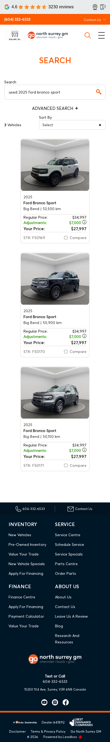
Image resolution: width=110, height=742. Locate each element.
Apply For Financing (26, 573)
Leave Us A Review (71, 616)
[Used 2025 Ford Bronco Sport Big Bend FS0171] (55, 393)
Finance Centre (22, 597)
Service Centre (67, 534)
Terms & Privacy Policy (48, 731)
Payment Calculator (26, 616)
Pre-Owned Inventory (27, 544)
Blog (59, 626)
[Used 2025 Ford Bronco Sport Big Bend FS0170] (55, 279)
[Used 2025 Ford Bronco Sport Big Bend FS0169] (55, 165)
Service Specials (69, 554)
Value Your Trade (24, 554)
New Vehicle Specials (27, 563)
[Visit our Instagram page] (53, 702)
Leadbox (70, 737)
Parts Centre (66, 563)
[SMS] (103, 7)
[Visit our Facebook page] (63, 702)
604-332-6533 (55, 681)
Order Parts (65, 573)
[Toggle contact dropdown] (104, 19)
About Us (63, 597)
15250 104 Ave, (35, 689)
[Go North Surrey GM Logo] (50, 35)
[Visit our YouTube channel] (44, 702)
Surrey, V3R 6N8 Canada (67, 689)
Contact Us (65, 606)
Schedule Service (69, 544)
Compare (78, 237)
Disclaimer (17, 731)
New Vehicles (20, 534)
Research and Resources (67, 638)
